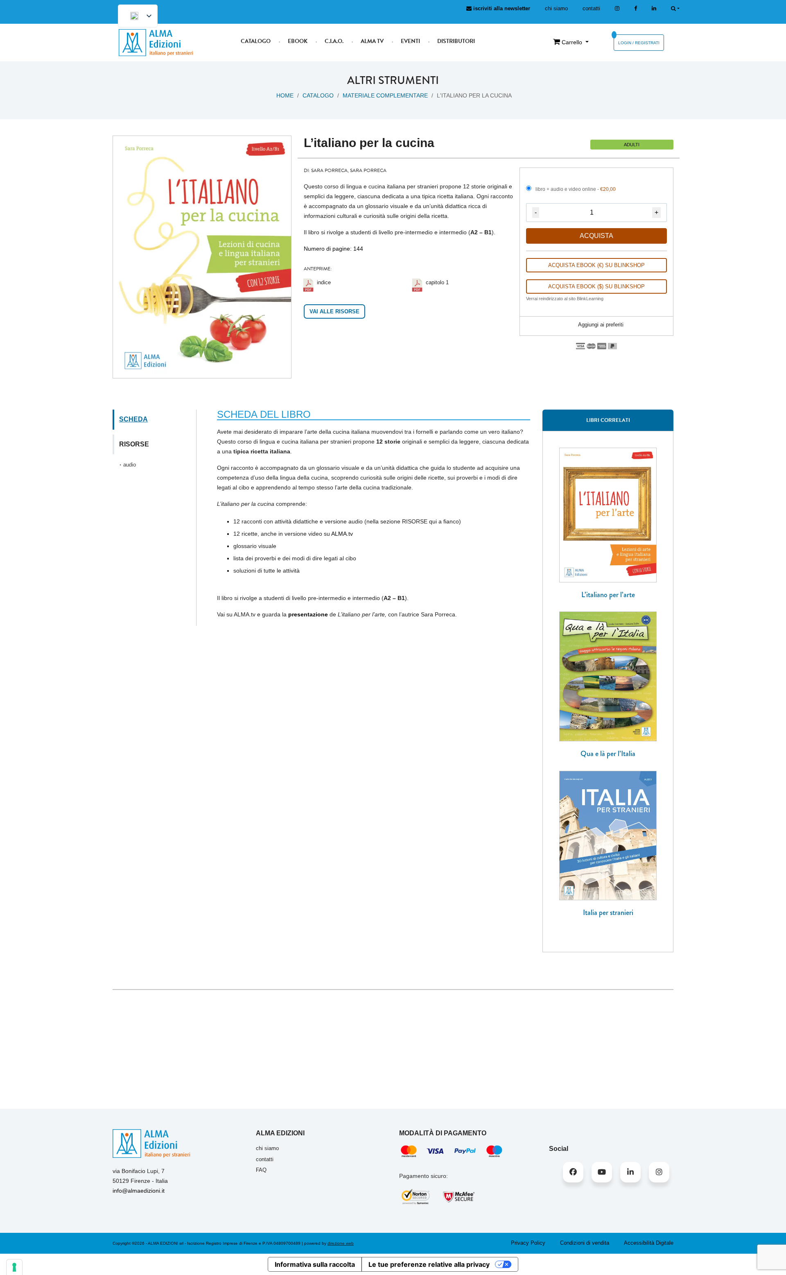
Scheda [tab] (133, 419)
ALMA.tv (342, 533)
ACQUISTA (596, 235)
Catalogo (256, 41)
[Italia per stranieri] (608, 835)
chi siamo (556, 8)
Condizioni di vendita (584, 1243)
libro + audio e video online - (575, 189)
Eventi (410, 41)
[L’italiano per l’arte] (608, 514)
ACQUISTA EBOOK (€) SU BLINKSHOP (596, 265)
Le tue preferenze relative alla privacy (429, 1264)
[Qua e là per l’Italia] (608, 676)
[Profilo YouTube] (602, 1172)
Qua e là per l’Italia (607, 753)
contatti (591, 8)
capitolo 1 (437, 282)
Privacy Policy (528, 1243)
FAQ (261, 1170)
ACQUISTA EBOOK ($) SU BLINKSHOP (596, 286)
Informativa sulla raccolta (315, 1264)
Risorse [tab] (134, 444)
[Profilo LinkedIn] (654, 8)
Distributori (456, 41)
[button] (596, 325)
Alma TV (372, 41)
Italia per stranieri (608, 912)
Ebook (297, 41)
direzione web (341, 1243)
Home (285, 95)
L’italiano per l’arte (608, 594)
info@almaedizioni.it (139, 1190)
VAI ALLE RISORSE (334, 311)
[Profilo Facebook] (573, 1172)
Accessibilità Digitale (648, 1243)
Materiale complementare (385, 95)
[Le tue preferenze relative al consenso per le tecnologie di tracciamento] (14, 1267)
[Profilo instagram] (617, 8)
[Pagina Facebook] (635, 8)
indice (324, 282)
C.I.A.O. (334, 41)
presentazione (308, 614)
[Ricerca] (675, 8)
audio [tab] (129, 465)
